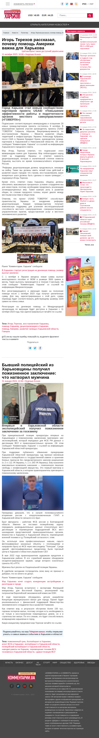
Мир (55, 662)
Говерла (6, 331)
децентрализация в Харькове (34, 326)
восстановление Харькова (35, 324)
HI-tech (38, 663)
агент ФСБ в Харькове (12, 644)
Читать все (89, 245)
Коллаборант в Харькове (39, 641)
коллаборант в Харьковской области (42, 644)
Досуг (29, 662)
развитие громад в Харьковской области (39, 329)
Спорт (46, 662)
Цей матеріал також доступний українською (42, 51)
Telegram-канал (37, 632)
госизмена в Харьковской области (18, 652)
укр (91, 4)
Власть (9, 662)
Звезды (91, 662)
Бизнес (20, 662)
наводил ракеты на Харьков (15, 649)
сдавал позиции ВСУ (45, 652)
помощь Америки (10, 329)
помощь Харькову (10, 326)
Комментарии (19, 694)
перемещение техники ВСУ (43, 649)
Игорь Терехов (15, 324)
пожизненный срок (17, 641)
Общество (65, 662)
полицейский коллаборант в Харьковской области (26, 647)
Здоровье (79, 662)
